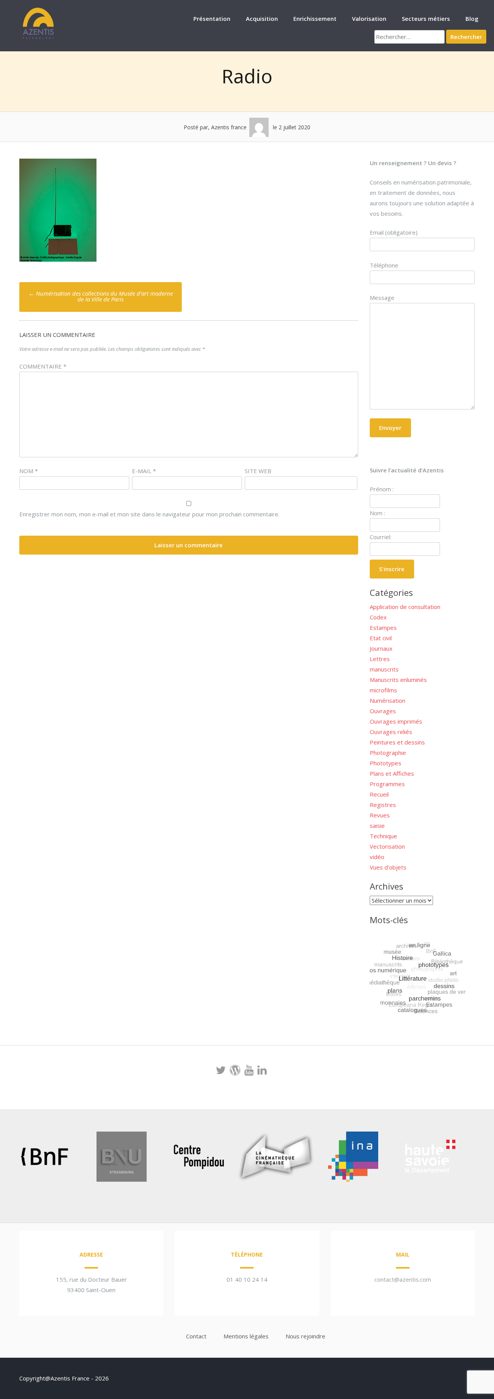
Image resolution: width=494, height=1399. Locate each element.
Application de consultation (405, 607)
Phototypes (385, 763)
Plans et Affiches (392, 773)
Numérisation (387, 700)
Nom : (377, 513)
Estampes (383, 627)
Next (472, 1158)
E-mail (144, 471)
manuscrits (384, 669)
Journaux (381, 648)
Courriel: (380, 537)
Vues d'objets (388, 867)
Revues (380, 815)
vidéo (377, 857)
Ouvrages (383, 711)
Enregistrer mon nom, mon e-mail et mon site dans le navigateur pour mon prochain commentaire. (149, 514)
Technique (383, 836)
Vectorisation (387, 846)
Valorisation (369, 18)
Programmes (387, 784)
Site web (258, 471)
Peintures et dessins (397, 742)
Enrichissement (315, 18)
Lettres (380, 659)
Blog (472, 18)
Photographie (388, 752)
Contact (196, 1336)
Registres (383, 805)
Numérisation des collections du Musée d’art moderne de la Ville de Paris (101, 296)
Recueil (379, 794)
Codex (378, 617)
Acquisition (262, 18)
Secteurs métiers (426, 18)
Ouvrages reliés (391, 732)
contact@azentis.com (402, 1279)
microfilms (383, 690)
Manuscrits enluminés (398, 679)
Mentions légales (246, 1336)
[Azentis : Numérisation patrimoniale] (38, 38)
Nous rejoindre (305, 1336)
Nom (28, 471)
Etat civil (381, 638)
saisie (377, 825)
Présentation (211, 18)
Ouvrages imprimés (396, 721)
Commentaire (42, 366)
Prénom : (382, 489)
